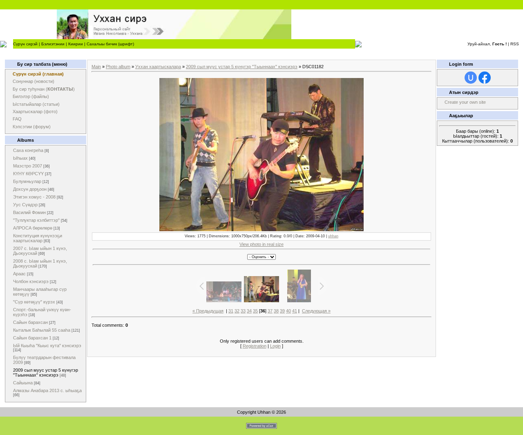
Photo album (118, 66)
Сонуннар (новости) (33, 81)
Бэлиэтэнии (53, 44)
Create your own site (465, 102)
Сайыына (23, 382)
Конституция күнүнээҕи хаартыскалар (37, 238)
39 (282, 310)
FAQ (17, 118)
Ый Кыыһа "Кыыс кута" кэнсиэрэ (47, 345)
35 (255, 310)
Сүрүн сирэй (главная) (38, 73)
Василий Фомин (29, 212)
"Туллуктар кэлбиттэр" (36, 220)
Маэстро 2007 (27, 165)
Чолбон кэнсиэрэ (31, 281)
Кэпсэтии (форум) (32, 126)
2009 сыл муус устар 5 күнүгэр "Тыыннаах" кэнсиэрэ (45, 372)
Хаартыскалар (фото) (35, 111)
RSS (514, 44)
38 (276, 310)
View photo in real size (261, 244)
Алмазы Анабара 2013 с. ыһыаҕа (47, 390)
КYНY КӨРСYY (28, 173)
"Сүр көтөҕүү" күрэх (34, 301)
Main (96, 66)
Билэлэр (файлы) (31, 96)
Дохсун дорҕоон (30, 189)
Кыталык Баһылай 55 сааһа (41, 330)
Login (275, 346)
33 (243, 310)
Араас (19, 273)
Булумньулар (27, 181)
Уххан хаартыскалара (158, 66)
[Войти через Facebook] (484, 77)
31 (230, 310)
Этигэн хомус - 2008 (34, 196)
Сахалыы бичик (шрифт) (110, 44)
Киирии (75, 44)
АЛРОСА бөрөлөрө (32, 227)
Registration (254, 346)
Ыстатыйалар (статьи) (36, 104)
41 (294, 310)
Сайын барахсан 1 (32, 337)
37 (270, 310)
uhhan (333, 236)
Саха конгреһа (28, 150)
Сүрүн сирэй (25, 44)
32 (237, 310)
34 (249, 310)
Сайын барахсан (30, 322)
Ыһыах (20, 158)
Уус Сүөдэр (25, 204)
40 (288, 310)
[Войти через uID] (471, 77)
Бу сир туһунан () (44, 89)
